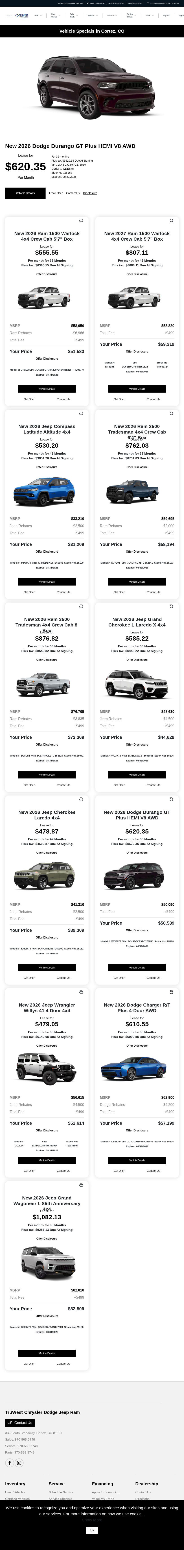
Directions (142, 1499)
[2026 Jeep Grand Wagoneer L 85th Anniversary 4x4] (46, 1262)
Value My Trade (103, 1499)
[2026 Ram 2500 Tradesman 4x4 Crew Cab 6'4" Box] (137, 491)
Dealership (146, 1483)
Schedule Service (61, 1492)
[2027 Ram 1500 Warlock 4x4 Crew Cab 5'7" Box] (137, 298)
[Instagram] (19, 1462)
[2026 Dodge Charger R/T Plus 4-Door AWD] (137, 1069)
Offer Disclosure (46, 274)
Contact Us (22, 1423)
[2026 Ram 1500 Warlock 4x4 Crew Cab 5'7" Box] (46, 298)
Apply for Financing (105, 1492)
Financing (102, 1483)
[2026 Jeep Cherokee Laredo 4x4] (46, 876)
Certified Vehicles (17, 1499)
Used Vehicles (15, 1492)
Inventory (15, 1483)
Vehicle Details (25, 193)
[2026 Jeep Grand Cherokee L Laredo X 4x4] (137, 684)
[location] (148, 3)
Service (57, 1483)
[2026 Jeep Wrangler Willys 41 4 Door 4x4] (46, 1069)
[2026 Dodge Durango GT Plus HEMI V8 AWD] (137, 876)
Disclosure (90, 193)
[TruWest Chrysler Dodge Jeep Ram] (17, 15)
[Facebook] (9, 1462)
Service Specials (60, 1499)
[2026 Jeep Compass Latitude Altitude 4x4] (46, 491)
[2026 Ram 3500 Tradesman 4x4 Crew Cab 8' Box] (46, 684)
